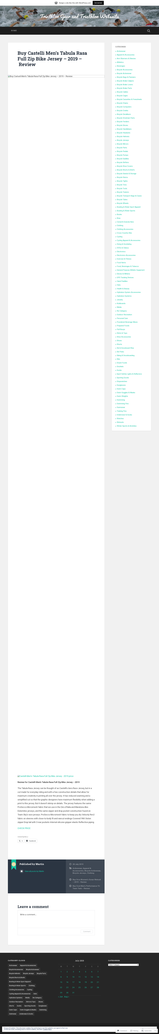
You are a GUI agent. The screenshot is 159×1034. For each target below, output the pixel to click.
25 (79, 987)
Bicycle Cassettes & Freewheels (129, 99)
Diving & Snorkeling (124, 244)
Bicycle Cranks (122, 110)
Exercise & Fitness (124, 259)
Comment (86, 931)
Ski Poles (120, 352)
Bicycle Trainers (123, 192)
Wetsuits (120, 422)
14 (98, 977)
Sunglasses (121, 385)
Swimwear (121, 407)
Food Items (121, 263)
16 (67, 982)
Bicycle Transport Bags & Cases (129, 196)
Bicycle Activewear (92, 871)
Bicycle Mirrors (122, 144)
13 (92, 977)
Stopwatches (122, 381)
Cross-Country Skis (124, 233)
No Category (122, 311)
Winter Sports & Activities (127, 426)
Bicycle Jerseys (79, 873)
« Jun (60, 996)
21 (98, 982)
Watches (120, 418)
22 (61, 987)
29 (61, 993)
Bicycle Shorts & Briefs (126, 170)
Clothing (90, 873)
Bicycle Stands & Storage (126, 174)
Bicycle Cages (122, 96)
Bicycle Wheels (123, 203)
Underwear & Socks (124, 415)
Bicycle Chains (122, 103)
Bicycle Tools (122, 188)
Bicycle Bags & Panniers (126, 77)
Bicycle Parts (122, 148)
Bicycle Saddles (123, 159)
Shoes (119, 341)
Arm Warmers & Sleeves (126, 58)
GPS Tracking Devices (125, 277)
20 (92, 982)
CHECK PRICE (24, 828)
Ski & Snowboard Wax (125, 348)
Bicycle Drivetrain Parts (126, 118)
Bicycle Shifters (123, 162)
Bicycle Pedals (122, 151)
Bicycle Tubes (122, 199)
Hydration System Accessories (129, 292)
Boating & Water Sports (126, 211)
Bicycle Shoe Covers (125, 166)
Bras (118, 218)
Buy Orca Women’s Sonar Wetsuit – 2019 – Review (87, 881)
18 (79, 982)
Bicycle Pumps (122, 155)
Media (119, 307)
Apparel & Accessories (125, 55)
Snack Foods (122, 363)
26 (86, 987)
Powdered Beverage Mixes (127, 322)
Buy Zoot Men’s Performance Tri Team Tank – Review (86, 887)
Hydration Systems (124, 296)
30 (67, 993)
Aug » (66, 996)
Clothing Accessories (125, 229)
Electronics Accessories (126, 255)
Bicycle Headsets (123, 133)
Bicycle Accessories (124, 70)
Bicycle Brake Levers (125, 85)
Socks (119, 370)
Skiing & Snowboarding (125, 355)
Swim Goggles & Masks (126, 393)
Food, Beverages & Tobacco (128, 266)
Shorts (119, 344)
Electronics (121, 252)
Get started (98, 3)
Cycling (119, 237)
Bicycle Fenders (123, 122)
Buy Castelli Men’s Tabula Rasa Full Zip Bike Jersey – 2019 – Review (52, 58)
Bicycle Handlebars (124, 129)
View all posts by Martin (34, 871)
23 (67, 987)
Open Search (148, 31)
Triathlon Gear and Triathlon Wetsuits (79, 16)
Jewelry (120, 300)
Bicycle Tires (122, 185)
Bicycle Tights (122, 181)
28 (98, 987)
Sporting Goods (123, 378)
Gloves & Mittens (123, 274)
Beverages (121, 66)
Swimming (121, 400)
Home (14, 31)
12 (86, 977)
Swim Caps (121, 389)
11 (79, 977)
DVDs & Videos (123, 248)
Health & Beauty (123, 289)
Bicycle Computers (124, 107)
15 (61, 982)
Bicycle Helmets (123, 136)
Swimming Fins (123, 404)
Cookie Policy (47, 1029)
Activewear (77, 868)
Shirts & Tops (122, 333)
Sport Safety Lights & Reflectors (129, 374)
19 (86, 982)
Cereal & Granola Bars (125, 222)
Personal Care (122, 318)
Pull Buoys (121, 329)
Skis (118, 359)
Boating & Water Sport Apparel (128, 207)
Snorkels (120, 366)
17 (73, 982)
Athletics (120, 62)
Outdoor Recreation (124, 315)
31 (73, 993)
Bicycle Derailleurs (124, 114)
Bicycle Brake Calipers (125, 81)
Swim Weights (122, 396)
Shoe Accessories (124, 337)
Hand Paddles (122, 281)
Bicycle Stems (122, 177)
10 (73, 977)
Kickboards (121, 303)
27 (92, 987)
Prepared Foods (123, 326)
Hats (119, 285)
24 (73, 987)
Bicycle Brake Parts (124, 88)
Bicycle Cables (122, 92)
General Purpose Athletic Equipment (131, 270)
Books (119, 214)
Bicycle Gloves (122, 125)
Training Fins (122, 411)
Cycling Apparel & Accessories (128, 240)
